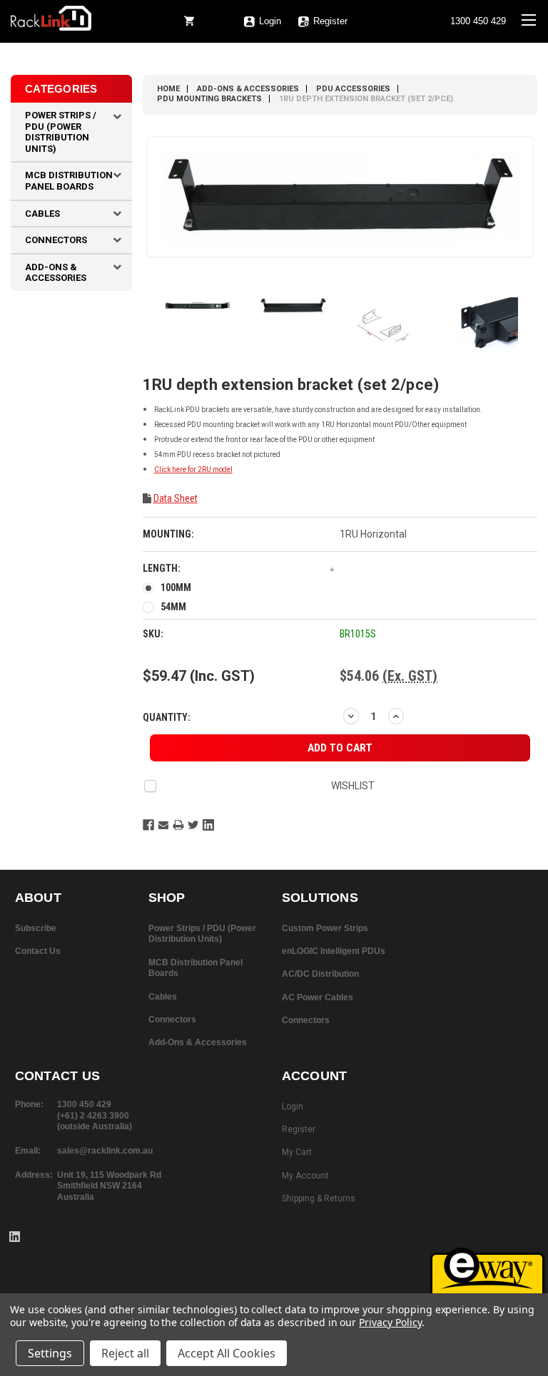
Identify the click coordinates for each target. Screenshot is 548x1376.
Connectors (56, 240)
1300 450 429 (478, 21)
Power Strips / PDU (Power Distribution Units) (60, 132)
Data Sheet (175, 498)
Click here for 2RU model (193, 469)
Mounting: (168, 534)
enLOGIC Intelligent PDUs (333, 951)
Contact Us (38, 951)
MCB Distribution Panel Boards (69, 181)
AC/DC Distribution (320, 974)
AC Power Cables (317, 997)
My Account (305, 1176)
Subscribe (35, 928)
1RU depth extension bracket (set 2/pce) (366, 98)
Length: (239, 569)
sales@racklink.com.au (105, 1151)
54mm (173, 606)
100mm (176, 587)
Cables (42, 213)
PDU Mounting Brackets (209, 98)
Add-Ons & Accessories (55, 273)
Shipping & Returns (318, 1198)
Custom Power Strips (325, 928)
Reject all (125, 1353)
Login (292, 1106)
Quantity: (167, 717)
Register (330, 21)
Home (168, 88)
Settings (50, 1353)
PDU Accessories (353, 88)
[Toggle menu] (528, 28)
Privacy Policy (390, 1322)
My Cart (297, 1152)
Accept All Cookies (226, 1353)
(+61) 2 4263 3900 (93, 1116)
